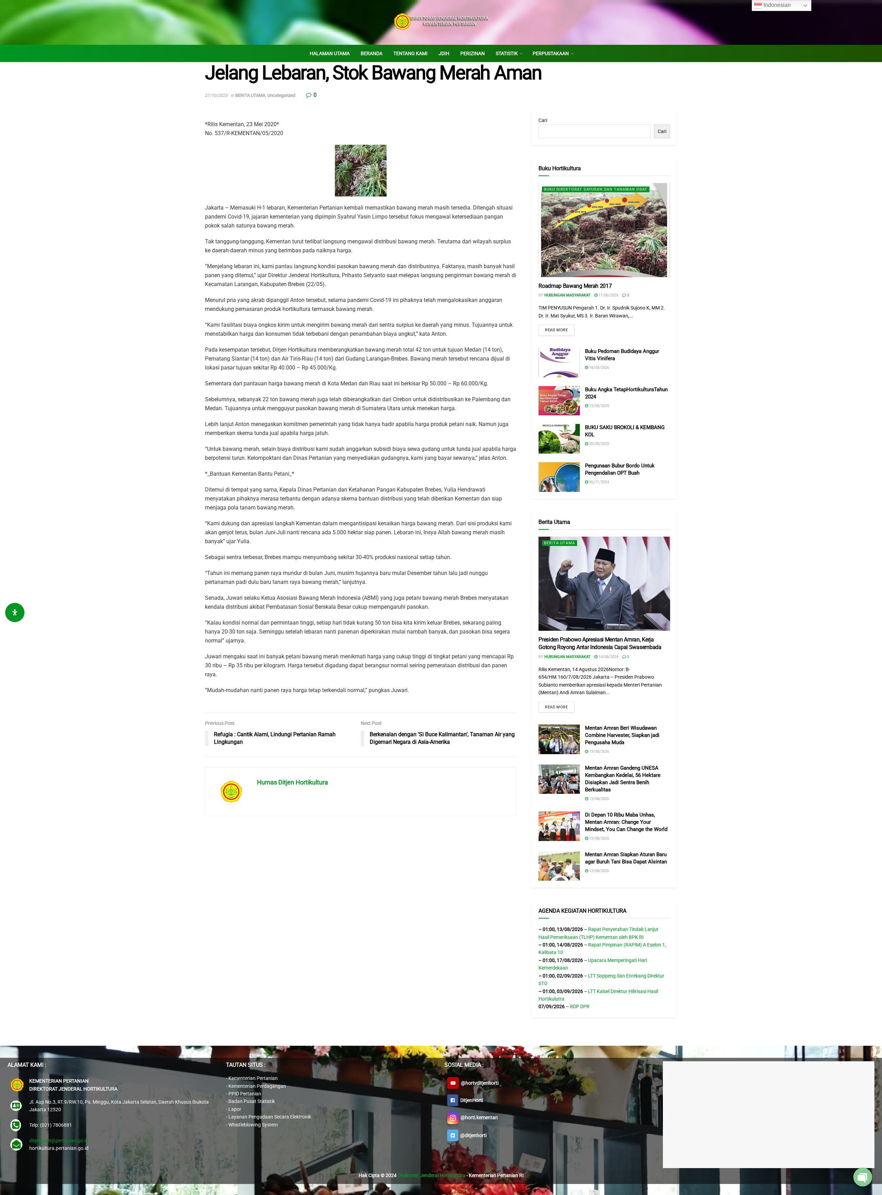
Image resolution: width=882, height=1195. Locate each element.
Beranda (371, 53)
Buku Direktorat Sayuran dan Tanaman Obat (595, 189)
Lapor (234, 1109)
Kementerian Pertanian (253, 1078)
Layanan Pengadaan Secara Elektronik (269, 1117)
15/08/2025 (598, 406)
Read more (556, 330)
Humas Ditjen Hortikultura (292, 782)
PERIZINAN (472, 53)
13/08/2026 (598, 751)
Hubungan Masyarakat (567, 295)
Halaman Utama (330, 53)
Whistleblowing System (253, 1124)
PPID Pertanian (244, 1093)
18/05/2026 (598, 367)
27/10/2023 (216, 95)
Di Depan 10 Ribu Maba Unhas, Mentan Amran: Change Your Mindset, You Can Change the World (626, 822)
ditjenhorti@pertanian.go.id (58, 1140)
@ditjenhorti (472, 1135)
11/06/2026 (607, 295)
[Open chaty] (862, 1177)
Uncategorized (281, 95)
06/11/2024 (598, 482)
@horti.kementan (478, 1117)
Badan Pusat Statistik (251, 1101)
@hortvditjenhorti (479, 1083)
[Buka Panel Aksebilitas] (14, 612)
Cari (543, 120)
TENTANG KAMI (410, 53)
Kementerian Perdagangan (257, 1086)
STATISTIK (507, 53)
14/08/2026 (607, 657)
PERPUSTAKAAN (551, 53)
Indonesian (776, 5)
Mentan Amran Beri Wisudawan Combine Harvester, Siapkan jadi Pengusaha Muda (622, 735)
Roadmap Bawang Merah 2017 (575, 286)
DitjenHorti (470, 1100)
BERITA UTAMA (250, 95)
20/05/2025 (598, 444)
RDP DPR (579, 1006)
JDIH (444, 53)
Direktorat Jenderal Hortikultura (431, 1175)
